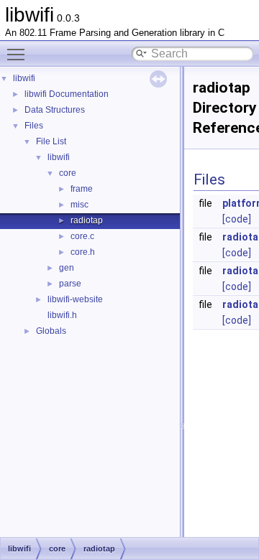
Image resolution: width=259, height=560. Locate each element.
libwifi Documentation (66, 94)
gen (66, 268)
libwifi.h (62, 315)
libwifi (24, 78)
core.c (82, 236)
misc (79, 205)
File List (51, 141)
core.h (83, 252)
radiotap (87, 220)
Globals (51, 331)
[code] (236, 219)
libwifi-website (75, 299)
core (67, 173)
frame (82, 189)
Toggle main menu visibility (19, 54)
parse (70, 284)
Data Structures (54, 110)
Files (33, 126)
